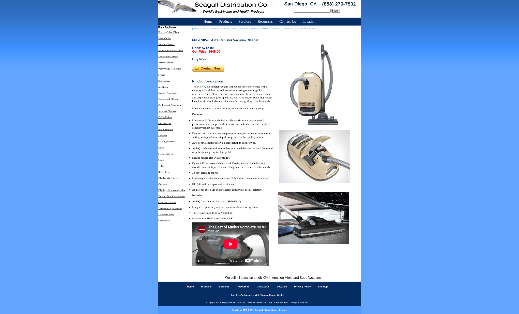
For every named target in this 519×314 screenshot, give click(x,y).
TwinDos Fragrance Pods (170, 208)
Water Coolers (164, 38)
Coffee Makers (165, 117)
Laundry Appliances (167, 93)
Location (308, 21)
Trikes (161, 166)
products (197, 28)
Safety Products (165, 154)
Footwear (162, 135)
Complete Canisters (167, 202)
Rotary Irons (164, 172)
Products (225, 21)
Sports (161, 160)
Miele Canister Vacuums (276, 28)
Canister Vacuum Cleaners (244, 28)
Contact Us (287, 21)
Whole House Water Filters (170, 50)
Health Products (165, 129)
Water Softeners (165, 62)
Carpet (161, 147)
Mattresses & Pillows (168, 99)
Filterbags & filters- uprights (171, 190)
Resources (265, 21)
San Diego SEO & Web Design (247, 310)
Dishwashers (164, 81)
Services (245, 21)
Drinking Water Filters (168, 32)
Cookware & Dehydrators (170, 105)
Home (208, 21)
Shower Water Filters (168, 56)
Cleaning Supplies (166, 141)
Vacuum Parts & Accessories (171, 196)
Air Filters (163, 87)
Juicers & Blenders (167, 111)
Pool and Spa (164, 123)
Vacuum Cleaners (166, 44)
